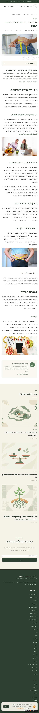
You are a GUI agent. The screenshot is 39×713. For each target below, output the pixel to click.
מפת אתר (34, 700)
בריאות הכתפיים (33, 607)
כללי (36, 632)
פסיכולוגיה (34, 658)
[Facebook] (28, 58)
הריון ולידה (34, 623)
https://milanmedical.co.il (28, 134)
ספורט (35, 645)
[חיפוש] (5, 6)
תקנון (36, 694)
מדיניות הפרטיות (21, 708)
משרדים (35, 642)
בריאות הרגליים (33, 616)
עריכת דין (35, 655)
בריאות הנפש (34, 610)
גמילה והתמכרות (33, 620)
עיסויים (35, 648)
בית (36, 14)
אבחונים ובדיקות (33, 594)
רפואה (35, 661)
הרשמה (20, 560)
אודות (35, 684)
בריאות (31, 14)
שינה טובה (34, 671)
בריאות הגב (34, 604)
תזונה (35, 674)
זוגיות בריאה (34, 626)
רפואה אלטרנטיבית (32, 664)
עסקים (35, 651)
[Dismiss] (37, 711)
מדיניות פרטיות (33, 690)
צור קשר (35, 687)
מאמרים (12, 6)
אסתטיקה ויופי (33, 597)
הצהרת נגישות (33, 697)
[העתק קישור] (23, 58)
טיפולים (35, 629)
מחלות (35, 639)
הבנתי (6, 706)
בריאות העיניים (33, 613)
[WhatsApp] (33, 58)
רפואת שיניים (34, 667)
